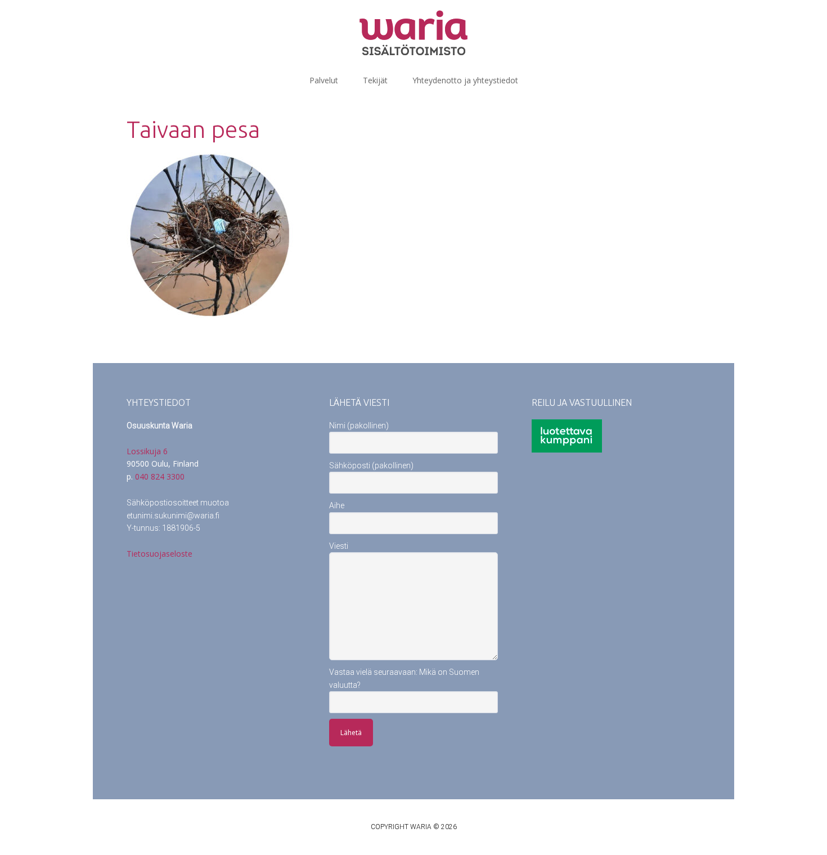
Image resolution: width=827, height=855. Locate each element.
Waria (413, 33)
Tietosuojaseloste (159, 553)
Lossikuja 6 (147, 451)
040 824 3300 (160, 476)
